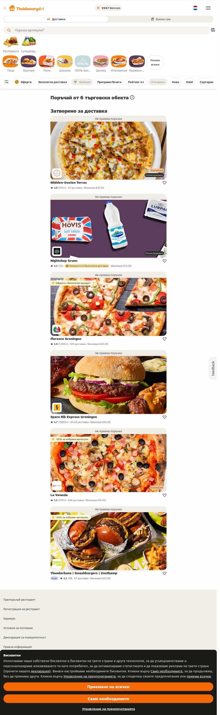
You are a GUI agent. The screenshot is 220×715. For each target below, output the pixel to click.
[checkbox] (11, 64)
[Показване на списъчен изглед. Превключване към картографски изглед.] (212, 30)
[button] (23, 8)
